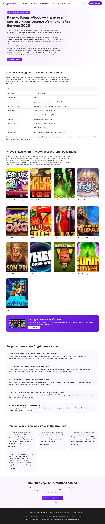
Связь (25, 3)
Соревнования (44, 3)
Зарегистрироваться (52, 498)
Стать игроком (95, 3)
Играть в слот (34, 327)
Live (53, 3)
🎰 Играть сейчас (14, 59)
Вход (83, 3)
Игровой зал (33, 3)
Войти (58, 502)
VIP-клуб (70, 3)
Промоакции (61, 3)
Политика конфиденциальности (59, 512)
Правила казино (77, 512)
